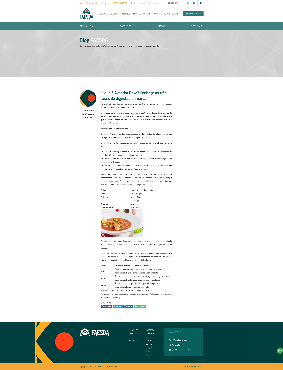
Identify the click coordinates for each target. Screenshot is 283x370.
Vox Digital (200, 366)
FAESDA (90, 110)
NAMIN (167, 14)
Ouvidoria (147, 14)
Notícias (88, 117)
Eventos (137, 14)
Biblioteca (126, 14)
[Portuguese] (172, 3)
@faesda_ (176, 345)
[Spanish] (176, 3)
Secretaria (103, 14)
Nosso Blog (197, 26)
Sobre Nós (125, 26)
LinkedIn (129, 306)
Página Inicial (87, 26)
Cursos (175, 14)
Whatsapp (141, 306)
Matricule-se (193, 13)
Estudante (115, 14)
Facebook (107, 306)
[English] (169, 3)
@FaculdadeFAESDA (180, 350)
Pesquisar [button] (154, 3)
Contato (158, 14)
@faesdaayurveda (179, 340)
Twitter (118, 306)
